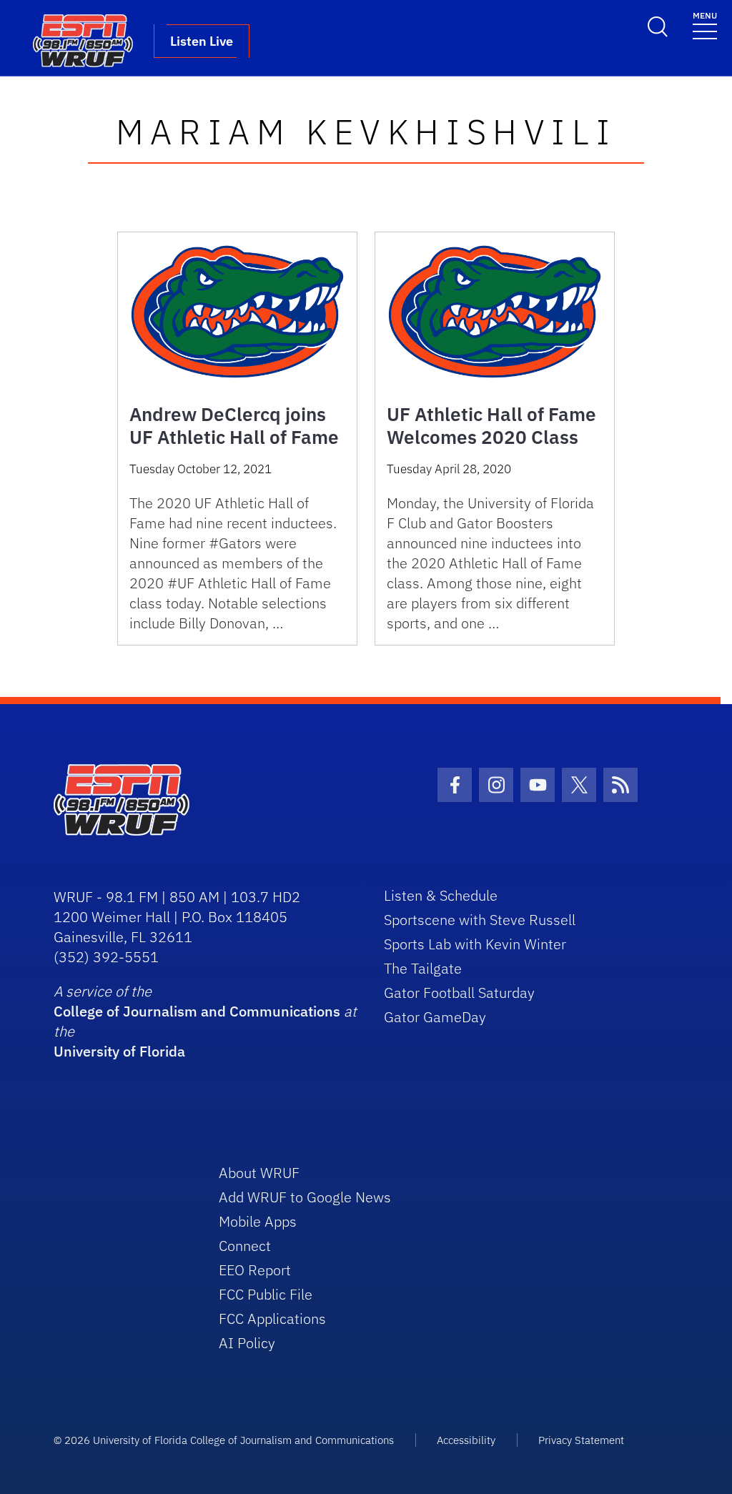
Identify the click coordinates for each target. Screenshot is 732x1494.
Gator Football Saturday (459, 992)
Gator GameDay (435, 1016)
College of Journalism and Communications (197, 1011)
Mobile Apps (258, 1221)
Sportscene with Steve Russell (479, 919)
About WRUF (259, 1172)
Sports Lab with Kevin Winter (475, 944)
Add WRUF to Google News (305, 1197)
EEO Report (255, 1270)
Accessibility (466, 1440)
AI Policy (247, 1342)
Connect (245, 1245)
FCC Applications (272, 1318)
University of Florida (119, 1051)
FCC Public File (265, 1294)
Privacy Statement (581, 1440)
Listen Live (201, 41)
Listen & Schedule (441, 895)
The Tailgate (423, 968)
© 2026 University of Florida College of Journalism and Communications (224, 1440)
